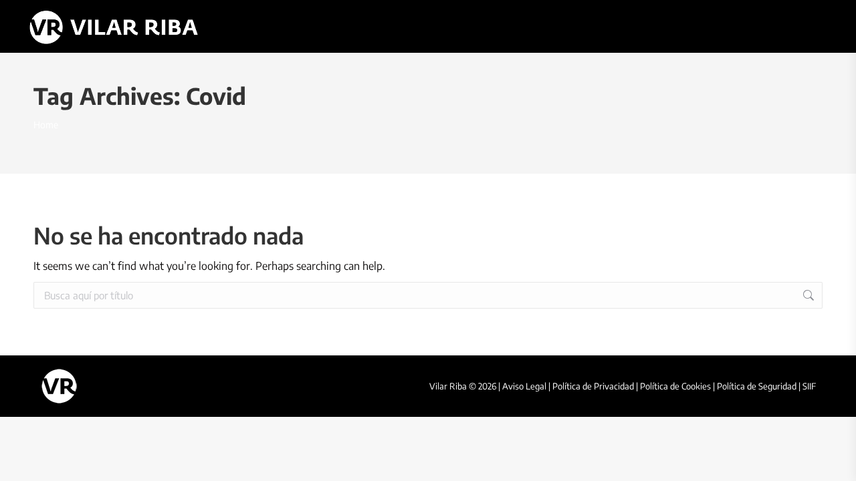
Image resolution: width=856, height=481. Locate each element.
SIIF (809, 386)
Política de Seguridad (756, 386)
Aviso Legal (524, 386)
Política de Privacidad (593, 386)
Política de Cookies (675, 386)
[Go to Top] (836, 461)
